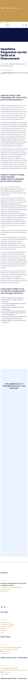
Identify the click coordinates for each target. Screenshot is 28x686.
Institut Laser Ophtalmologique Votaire (11, 647)
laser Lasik (21, 105)
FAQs (7, 64)
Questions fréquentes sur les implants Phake (14, 438)
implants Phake (7, 187)
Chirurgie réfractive (6, 622)
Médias (7, 8)
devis (2, 166)
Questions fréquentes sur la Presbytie (14, 518)
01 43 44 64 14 (7, 672)
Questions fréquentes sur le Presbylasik (14, 508)
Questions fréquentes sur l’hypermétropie (14, 448)
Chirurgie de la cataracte (7, 624)
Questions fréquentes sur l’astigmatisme (14, 398)
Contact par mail (5, 589)
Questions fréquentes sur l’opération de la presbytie (14, 471)
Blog (2, 8)
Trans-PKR (23, 115)
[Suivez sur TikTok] (4, 607)
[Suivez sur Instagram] (2, 607)
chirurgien (23, 130)
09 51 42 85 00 (7, 651)
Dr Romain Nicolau (8, 70)
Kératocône (4, 630)
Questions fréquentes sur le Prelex (14, 427)
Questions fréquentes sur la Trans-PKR (14, 407)
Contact (13, 8)
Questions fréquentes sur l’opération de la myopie (14, 460)
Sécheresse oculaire (6, 626)
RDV (19, 8)
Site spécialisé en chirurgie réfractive (11, 587)
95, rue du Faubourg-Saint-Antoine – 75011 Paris (14, 670)
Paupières (3, 628)
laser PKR (3, 113)
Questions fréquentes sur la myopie (14, 527)
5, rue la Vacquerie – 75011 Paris (9, 649)
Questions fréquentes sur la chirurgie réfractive (14, 539)
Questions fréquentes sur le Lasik (14, 417)
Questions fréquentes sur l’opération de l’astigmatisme (14, 484)
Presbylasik (22, 109)
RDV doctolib (4, 591)
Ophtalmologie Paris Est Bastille (9, 668)
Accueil (3, 64)
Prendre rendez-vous (14, 349)
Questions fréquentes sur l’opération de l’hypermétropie (14, 497)
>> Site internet (5, 653)
